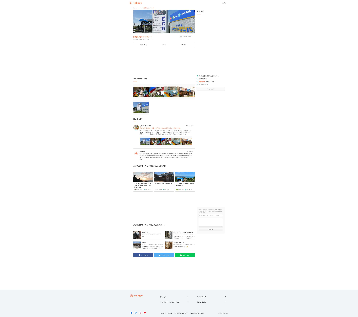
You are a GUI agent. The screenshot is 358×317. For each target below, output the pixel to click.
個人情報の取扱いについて (181, 313)
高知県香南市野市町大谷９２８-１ (209, 76)
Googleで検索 (210, 89)
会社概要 (163, 313)
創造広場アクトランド (142, 36)
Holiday (135, 2)
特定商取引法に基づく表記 (197, 313)
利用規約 (170, 313)
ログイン (224, 3)
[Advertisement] (164, 62)
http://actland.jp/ (203, 84)
